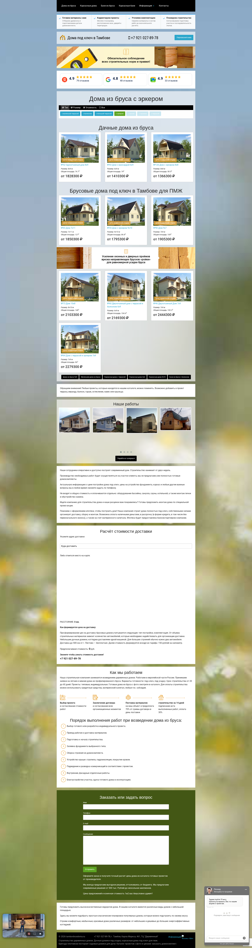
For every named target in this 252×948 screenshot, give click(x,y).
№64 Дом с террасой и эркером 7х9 (78, 355)
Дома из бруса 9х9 (70, 377)
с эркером (120, 114)
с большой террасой (104, 114)
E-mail (85, 824)
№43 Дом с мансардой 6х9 (120, 165)
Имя (85, 802)
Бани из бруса (108, 5)
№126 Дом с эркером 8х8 (165, 165)
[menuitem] (68, 5)
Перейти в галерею (125, 458)
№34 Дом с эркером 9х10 (119, 228)
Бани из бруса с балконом (179, 377)
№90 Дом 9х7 (160, 228)
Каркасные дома (88, 5)
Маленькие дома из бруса (90, 377)
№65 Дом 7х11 (68, 228)
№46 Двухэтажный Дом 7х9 (167, 303)
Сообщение (88, 834)
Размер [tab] (77, 107)
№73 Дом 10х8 (68, 303)
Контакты (164, 5)
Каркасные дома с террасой (114, 377)
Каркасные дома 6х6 (137, 377)
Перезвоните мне (184, 37)
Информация (145, 5)
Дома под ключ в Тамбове (88, 37)
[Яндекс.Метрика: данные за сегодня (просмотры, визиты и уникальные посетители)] (187, 937)
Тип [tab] (66, 107)
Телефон (86, 813)
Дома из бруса (68, 5)
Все (103, 107)
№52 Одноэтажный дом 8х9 (74, 165)
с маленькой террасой (70, 114)
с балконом (87, 114)
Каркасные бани (127, 5)
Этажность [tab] (91, 107)
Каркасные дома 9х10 (157, 377)
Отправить (89, 869)
